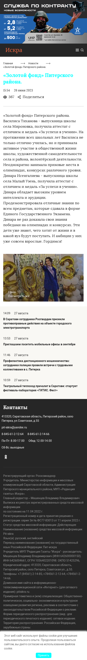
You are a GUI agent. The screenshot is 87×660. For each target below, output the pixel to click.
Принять (43, 655)
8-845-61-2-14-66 (38, 434)
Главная (8, 63)
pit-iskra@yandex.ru (14, 427)
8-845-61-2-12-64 (12, 434)
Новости (33, 63)
